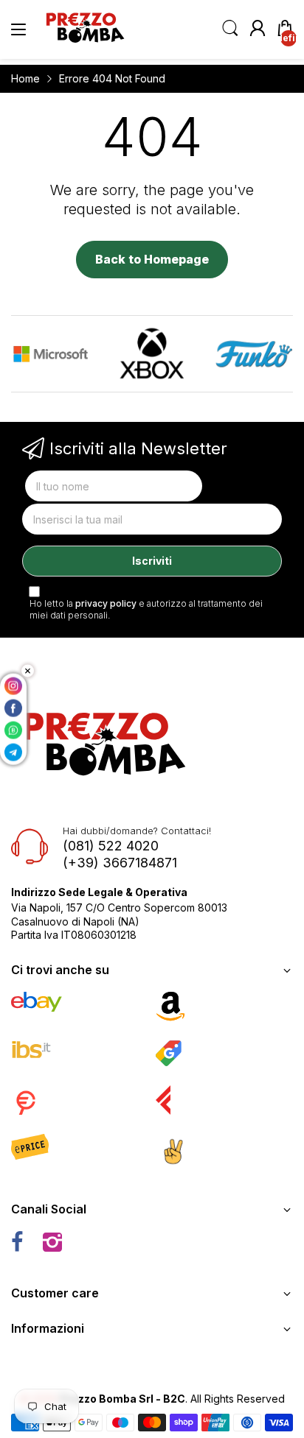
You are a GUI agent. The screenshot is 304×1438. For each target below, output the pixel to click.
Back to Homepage (152, 259)
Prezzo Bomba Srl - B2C (122, 1398)
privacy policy (106, 603)
